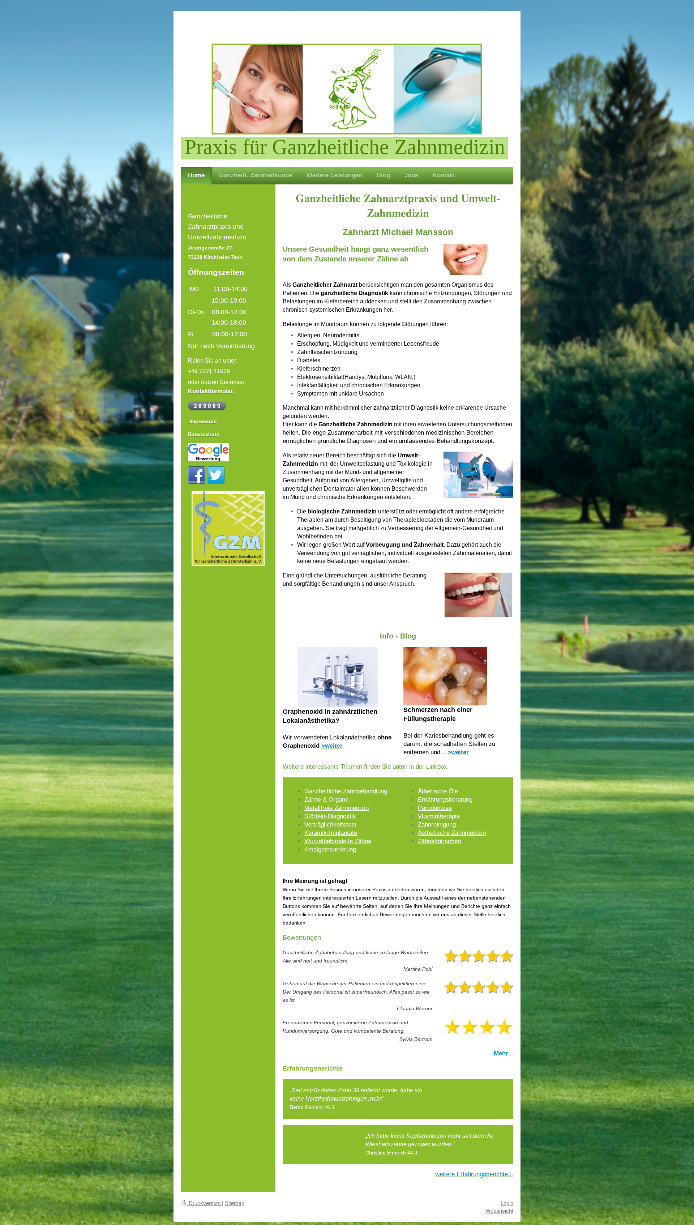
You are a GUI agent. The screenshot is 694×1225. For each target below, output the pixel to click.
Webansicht (499, 1211)
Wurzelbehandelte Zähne (337, 841)
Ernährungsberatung (445, 799)
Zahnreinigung (437, 824)
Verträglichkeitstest (330, 824)
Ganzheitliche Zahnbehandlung (345, 791)
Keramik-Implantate (330, 832)
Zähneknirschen (439, 841)
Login (507, 1203)
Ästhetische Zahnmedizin (452, 832)
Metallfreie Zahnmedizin (336, 807)
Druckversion (204, 1203)
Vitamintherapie (439, 816)
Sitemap (234, 1203)
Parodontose (435, 807)
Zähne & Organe (326, 799)
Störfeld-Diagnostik (330, 816)
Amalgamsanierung (330, 849)
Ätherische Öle (438, 791)
